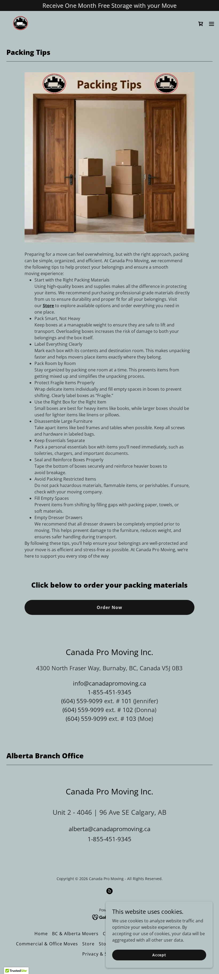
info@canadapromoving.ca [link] (109, 683)
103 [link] (131, 718)
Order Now (109, 607)
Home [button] (41, 934)
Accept (159, 954)
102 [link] (128, 710)
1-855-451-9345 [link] (109, 692)
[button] (211, 23)
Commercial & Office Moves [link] (47, 944)
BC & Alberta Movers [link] (75, 934)
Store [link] (88, 944)
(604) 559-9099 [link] (82, 701)
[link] (20, 24)
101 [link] (126, 701)
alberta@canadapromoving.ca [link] (109, 829)
